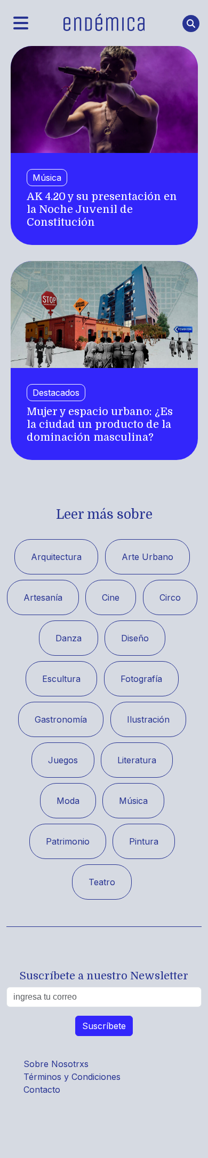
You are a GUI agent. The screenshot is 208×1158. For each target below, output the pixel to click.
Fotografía (141, 678)
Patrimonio (68, 841)
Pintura (143, 841)
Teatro (102, 882)
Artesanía (42, 597)
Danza (68, 638)
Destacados (56, 392)
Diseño (135, 638)
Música (47, 177)
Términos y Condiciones (72, 1076)
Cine (110, 597)
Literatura (136, 760)
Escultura (61, 678)
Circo (170, 597)
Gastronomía (61, 719)
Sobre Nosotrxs (56, 1064)
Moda (68, 800)
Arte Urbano (147, 556)
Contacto (41, 1089)
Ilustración (148, 719)
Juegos (63, 760)
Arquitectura (56, 556)
